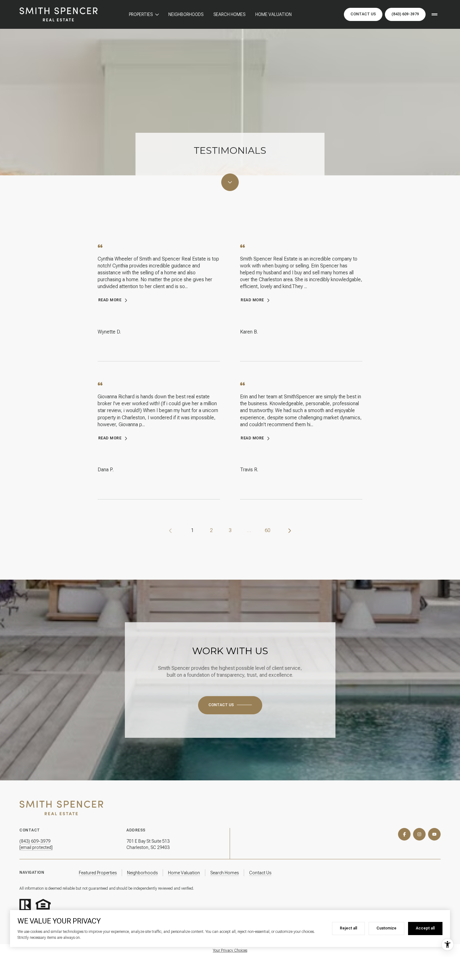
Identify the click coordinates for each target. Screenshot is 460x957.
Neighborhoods (185, 14)
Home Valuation (273, 14)
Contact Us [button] (363, 14)
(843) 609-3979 (405, 14)
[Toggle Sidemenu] (434, 14)
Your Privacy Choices (230, 950)
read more (110, 300)
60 (267, 530)
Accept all (425, 928)
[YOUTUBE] (434, 834)
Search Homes (229, 14)
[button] (230, 705)
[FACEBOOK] (404, 834)
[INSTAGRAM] (419, 834)
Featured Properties (98, 872)
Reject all (348, 928)
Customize (386, 928)
